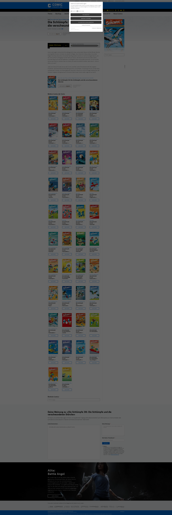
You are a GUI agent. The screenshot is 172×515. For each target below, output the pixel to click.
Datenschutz (99, 28)
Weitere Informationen (86, 25)
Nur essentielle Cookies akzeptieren (86, 22)
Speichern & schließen (86, 18)
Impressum (94, 28)
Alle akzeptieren (86, 14)
